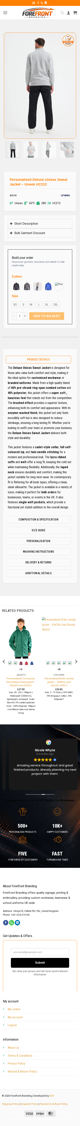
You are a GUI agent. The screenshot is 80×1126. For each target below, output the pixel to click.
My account (15, 1017)
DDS (52, 1095)
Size (15, 296)
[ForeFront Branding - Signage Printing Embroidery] (38, 13)
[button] (33, 2)
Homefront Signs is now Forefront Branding (40, 1119)
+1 (21, 669)
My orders (14, 1009)
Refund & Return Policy (22, 1071)
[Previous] (10, 85)
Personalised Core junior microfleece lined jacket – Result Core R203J (21, 682)
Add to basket (46, 316)
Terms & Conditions (20, 1055)
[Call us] (42, 3)
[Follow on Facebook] (38, 3)
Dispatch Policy (29, 1103)
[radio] (16, 286)
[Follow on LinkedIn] (45, 3)
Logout (12, 1025)
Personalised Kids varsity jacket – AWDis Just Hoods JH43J (59, 682)
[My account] (68, 12)
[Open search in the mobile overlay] (62, 12)
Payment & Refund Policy (54, 1103)
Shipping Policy (10, 1103)
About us (13, 1047)
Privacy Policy (16, 1063)
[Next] (69, 85)
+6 (59, 669)
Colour (17, 276)
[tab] (38, 359)
